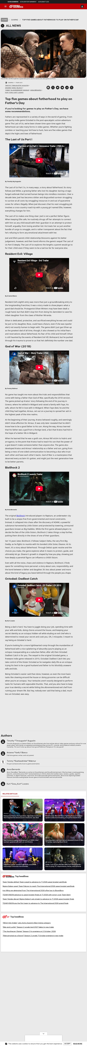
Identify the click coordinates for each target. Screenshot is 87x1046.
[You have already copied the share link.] (71, 87)
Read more (77, 1044)
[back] (2, 25)
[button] (48, 87)
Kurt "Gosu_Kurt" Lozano (18, 784)
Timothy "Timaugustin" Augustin (21, 741)
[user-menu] (82, 6)
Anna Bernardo (13, 769)
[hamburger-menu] (5, 6)
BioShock (20, 515)
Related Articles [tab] (10, 794)
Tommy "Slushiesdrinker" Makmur (21, 761)
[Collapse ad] (43, 1033)
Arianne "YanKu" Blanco (17, 752)
